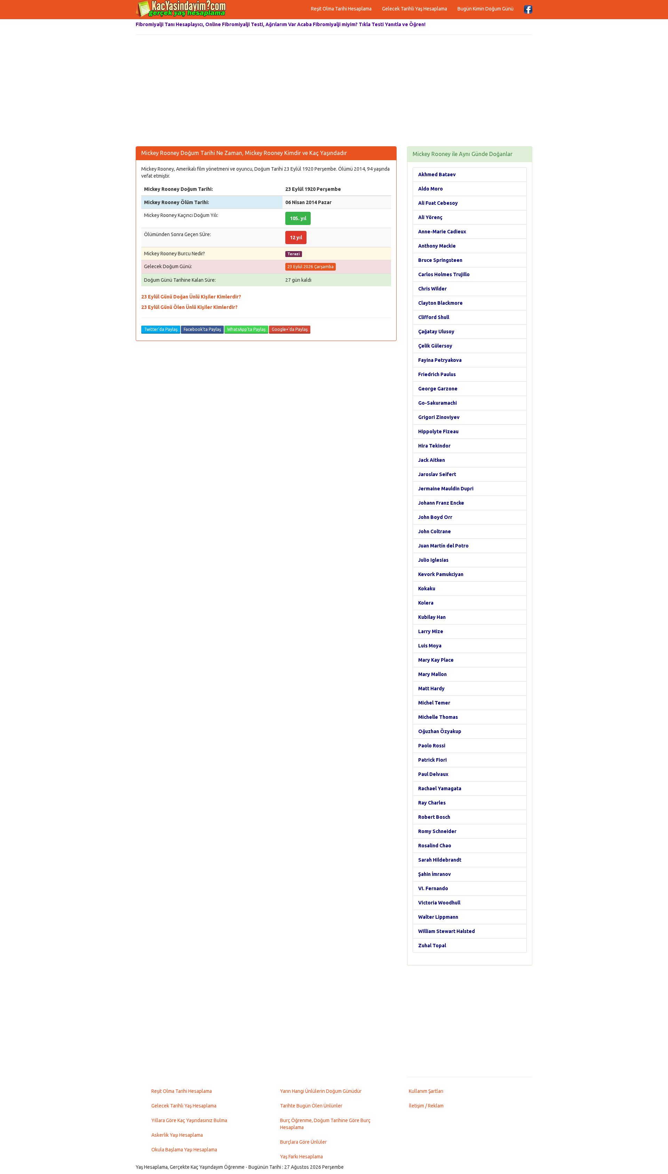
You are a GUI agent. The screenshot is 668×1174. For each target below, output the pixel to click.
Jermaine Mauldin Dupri (446, 488)
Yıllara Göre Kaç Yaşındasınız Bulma (189, 1120)
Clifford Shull (433, 317)
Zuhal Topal (432, 945)
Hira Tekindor (434, 446)
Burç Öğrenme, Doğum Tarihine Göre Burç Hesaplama (325, 1124)
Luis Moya (430, 645)
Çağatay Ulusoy (436, 331)
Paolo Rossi (431, 745)
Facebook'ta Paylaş (202, 329)
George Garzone (438, 388)
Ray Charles (432, 803)
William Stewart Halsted (446, 931)
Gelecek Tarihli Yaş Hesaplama (414, 8)
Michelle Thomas (438, 717)
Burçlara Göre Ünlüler (303, 1142)
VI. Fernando (433, 888)
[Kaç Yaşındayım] (181, 8)
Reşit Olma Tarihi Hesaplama (341, 8)
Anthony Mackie (437, 246)
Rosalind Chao (434, 845)
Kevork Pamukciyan (440, 574)
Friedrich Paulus (437, 374)
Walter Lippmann (438, 917)
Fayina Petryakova (440, 360)
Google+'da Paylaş (290, 329)
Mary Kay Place (436, 660)
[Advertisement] (334, 90)
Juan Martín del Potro (443, 546)
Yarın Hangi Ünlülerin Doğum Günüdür (320, 1091)
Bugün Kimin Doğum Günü (486, 8)
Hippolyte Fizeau (438, 431)
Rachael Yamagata (439, 788)
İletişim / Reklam (426, 1106)
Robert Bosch (434, 817)
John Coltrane (434, 531)
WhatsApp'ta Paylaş (246, 329)
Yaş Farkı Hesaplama (301, 1156)
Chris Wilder (432, 288)
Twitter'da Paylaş (160, 329)
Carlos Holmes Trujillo (444, 274)
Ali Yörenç (430, 217)
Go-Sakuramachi (437, 403)
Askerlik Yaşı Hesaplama (177, 1135)
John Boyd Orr (435, 517)
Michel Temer (434, 703)
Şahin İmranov (434, 874)
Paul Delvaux (433, 774)
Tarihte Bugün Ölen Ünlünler (311, 1106)
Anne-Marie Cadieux (442, 231)
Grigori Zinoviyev (439, 417)
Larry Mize (430, 631)
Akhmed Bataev (437, 174)
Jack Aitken (431, 460)
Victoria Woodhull (439, 902)
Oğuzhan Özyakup (439, 731)
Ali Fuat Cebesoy (438, 203)
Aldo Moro (430, 189)
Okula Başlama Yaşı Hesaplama (184, 1149)
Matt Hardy (431, 688)
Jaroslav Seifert (437, 474)
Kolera (426, 603)
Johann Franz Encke (441, 503)
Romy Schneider (437, 831)
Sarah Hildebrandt (439, 860)
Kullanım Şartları (426, 1091)
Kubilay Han (432, 617)
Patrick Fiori (432, 760)
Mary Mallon (432, 674)
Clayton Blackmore (440, 303)
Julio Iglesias (433, 560)
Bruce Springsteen (440, 260)
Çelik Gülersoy (435, 346)
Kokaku (426, 588)
